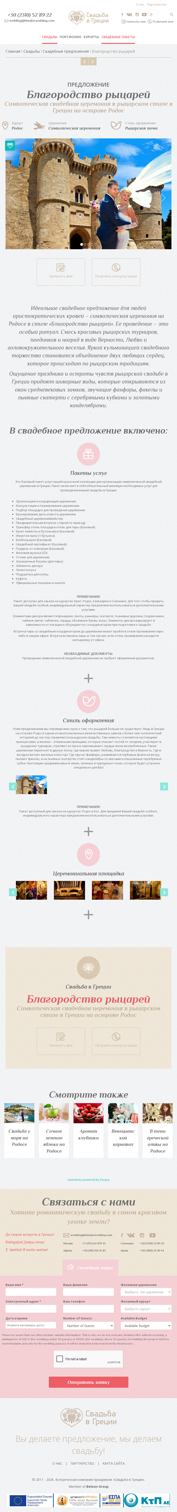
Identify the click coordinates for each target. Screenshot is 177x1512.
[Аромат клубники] (88, 1113)
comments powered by (88, 1180)
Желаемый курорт (136, 1301)
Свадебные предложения (66, 51)
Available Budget (134, 1318)
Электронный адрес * (23, 1301)
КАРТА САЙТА (114, 1463)
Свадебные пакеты (118, 37)
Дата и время (16, 1318)
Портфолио (70, 37)
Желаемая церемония (138, 1285)
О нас (140, 4)
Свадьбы (49, 37)
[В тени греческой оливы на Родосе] (158, 1113)
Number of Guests (77, 1318)
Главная (13, 51)
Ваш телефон (74, 1301)
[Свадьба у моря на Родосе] (19, 1113)
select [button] (48, 1325)
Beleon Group (97, 1486)
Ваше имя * (15, 1285)
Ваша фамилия (75, 1285)
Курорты (91, 37)
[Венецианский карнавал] (123, 1113)
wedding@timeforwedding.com (91, 1235)
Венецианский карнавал (123, 1138)
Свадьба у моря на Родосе (19, 1138)
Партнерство (157, 4)
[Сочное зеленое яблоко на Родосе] (54, 1113)
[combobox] (25, 1325)
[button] (18, 193)
